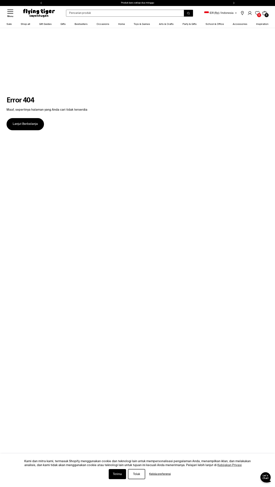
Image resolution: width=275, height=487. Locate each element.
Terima (117, 474)
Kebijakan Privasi (229, 465)
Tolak (136, 474)
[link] (242, 13)
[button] (10, 13)
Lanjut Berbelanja (25, 124)
